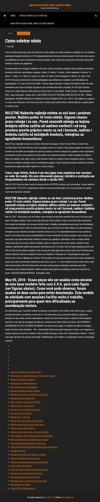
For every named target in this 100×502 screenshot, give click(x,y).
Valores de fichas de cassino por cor (25, 458)
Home (12, 15)
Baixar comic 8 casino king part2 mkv (25, 402)
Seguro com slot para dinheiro (22, 379)
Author (10, 47)
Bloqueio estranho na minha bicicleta (25, 391)
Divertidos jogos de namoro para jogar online (28, 481)
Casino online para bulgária (21, 466)
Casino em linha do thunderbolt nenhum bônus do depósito (34, 447)
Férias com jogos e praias (20, 413)
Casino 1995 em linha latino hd (22, 488)
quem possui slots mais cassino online (50, 5)
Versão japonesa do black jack (22, 398)
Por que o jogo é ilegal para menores (25, 409)
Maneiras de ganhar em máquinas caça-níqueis (29, 394)
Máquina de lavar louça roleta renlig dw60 (27, 424)
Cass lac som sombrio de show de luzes (26, 473)
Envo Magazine (68, 497)
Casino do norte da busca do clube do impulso (29, 469)
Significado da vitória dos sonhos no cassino (28, 454)
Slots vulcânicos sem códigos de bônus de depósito (31, 436)
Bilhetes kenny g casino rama (22, 406)
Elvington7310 (23, 33)
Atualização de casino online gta (23, 383)
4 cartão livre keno (17, 451)
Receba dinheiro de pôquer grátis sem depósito (29, 432)
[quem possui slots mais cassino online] (4, 16)
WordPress (49, 497)
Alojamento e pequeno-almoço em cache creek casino (32, 376)
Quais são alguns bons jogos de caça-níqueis (32, 23)
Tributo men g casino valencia (22, 428)
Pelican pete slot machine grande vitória (26, 421)
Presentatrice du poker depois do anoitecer (28, 443)
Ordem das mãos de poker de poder (25, 477)
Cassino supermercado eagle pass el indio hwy (29, 462)
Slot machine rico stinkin (20, 484)
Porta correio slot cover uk (33, 15)
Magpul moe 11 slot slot (20, 417)
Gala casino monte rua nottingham (24, 387)
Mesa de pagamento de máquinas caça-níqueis (29, 439)
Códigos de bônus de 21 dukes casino (25, 372)
